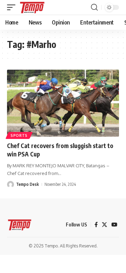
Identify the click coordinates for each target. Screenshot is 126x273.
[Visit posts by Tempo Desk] (10, 184)
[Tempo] (32, 7)
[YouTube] (114, 224)
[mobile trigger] (13, 7)
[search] (94, 7)
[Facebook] (96, 224)
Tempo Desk (27, 184)
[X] (104, 224)
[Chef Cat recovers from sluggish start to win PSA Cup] (63, 103)
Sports (19, 135)
